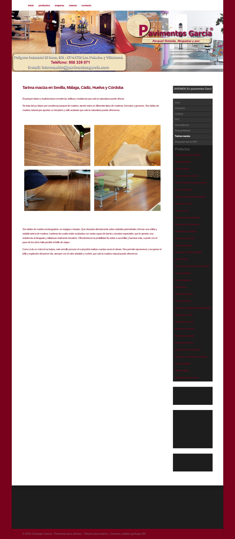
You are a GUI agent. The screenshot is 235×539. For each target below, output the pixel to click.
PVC (177, 119)
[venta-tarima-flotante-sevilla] (127, 165)
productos (44, 5)
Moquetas (180, 108)
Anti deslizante (182, 124)
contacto (86, 5)
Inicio (177, 102)
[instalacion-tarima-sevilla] (57, 209)
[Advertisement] (191, 395)
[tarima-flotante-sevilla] (57, 165)
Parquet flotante (182, 130)
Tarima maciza (182, 136)
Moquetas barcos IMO (186, 141)
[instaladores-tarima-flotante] (127, 209)
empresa (59, 5)
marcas (73, 5)
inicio (31, 5)
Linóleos (179, 113)
